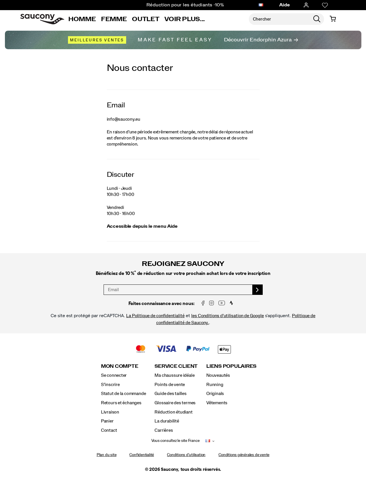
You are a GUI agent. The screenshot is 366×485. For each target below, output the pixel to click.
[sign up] (258, 289)
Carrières (164, 430)
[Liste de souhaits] (325, 5)
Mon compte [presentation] (119, 366)
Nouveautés (218, 375)
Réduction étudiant (173, 412)
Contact (109, 430)
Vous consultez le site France (175, 441)
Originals (215, 393)
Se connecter (114, 375)
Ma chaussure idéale (174, 375)
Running (214, 384)
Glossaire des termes (175, 403)
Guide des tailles (170, 393)
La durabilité (167, 421)
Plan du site (106, 455)
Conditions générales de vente (243, 455)
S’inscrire (110, 384)
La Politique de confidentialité (155, 315)
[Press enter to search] (317, 19)
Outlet (145, 19)
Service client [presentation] (176, 366)
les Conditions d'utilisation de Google (227, 315)
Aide (284, 5)
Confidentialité (141, 455)
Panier (107, 421)
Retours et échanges (121, 403)
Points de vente (170, 384)
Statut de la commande (123, 393)
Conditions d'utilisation (186, 455)
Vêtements (216, 403)
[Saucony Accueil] (42, 19)
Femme (114, 19)
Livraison (110, 412)
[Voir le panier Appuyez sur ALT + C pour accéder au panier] (333, 19)
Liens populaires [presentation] (231, 366)
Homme (82, 19)
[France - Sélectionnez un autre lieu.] (261, 5)
